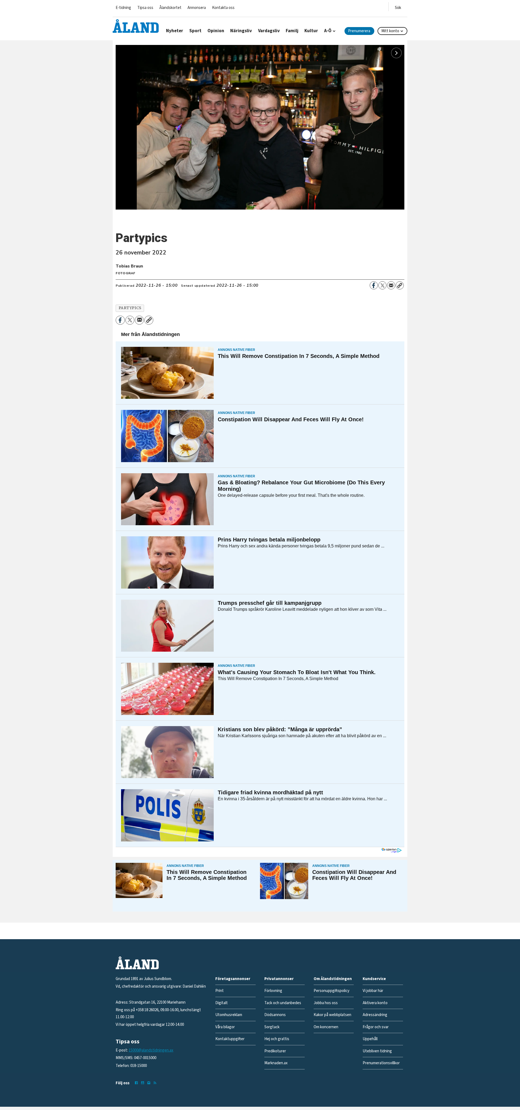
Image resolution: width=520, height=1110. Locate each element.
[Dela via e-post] (391, 285)
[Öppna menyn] (398, 6)
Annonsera (196, 8)
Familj (292, 31)
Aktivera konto (375, 1003)
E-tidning (123, 8)
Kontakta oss (223, 8)
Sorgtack (272, 1027)
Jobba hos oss (326, 1003)
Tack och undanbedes (282, 1003)
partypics (130, 308)
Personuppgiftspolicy (331, 991)
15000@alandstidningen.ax (151, 1050)
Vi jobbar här (373, 991)
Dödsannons (275, 1015)
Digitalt (221, 1003)
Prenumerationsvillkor (381, 1063)
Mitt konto (390, 31)
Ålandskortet (170, 8)
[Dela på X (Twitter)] (382, 285)
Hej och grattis (276, 1039)
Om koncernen (326, 1027)
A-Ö (328, 31)
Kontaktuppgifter (230, 1039)
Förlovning (273, 991)
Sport (195, 31)
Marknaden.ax (276, 1063)
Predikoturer (275, 1051)
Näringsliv (241, 31)
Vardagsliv (269, 31)
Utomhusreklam (228, 1015)
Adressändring (375, 1015)
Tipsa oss (145, 8)
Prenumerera (359, 31)
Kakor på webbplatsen (332, 1015)
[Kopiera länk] (400, 285)
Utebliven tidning (377, 1051)
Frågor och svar (376, 1027)
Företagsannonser (232, 979)
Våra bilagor (225, 1027)
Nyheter (174, 31)
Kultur (311, 31)
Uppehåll (370, 1039)
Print (219, 991)
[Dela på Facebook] (374, 285)
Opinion (215, 31)
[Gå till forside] (136, 26)
